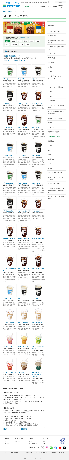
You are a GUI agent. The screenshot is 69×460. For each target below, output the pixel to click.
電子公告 (43, 443)
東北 (19, 41)
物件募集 (26, 2)
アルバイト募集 (34, 2)
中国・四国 (14, 44)
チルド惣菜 (51, 101)
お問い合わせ (40, 2)
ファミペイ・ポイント (47, 6)
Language (51, 2)
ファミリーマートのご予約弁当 (56, 198)
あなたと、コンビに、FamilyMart (11, 4)
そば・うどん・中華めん (55, 87)
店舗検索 (45, 2)
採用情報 (30, 2)
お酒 (49, 154)
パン (49, 82)
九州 (21, 44)
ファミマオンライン (54, 31)
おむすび (51, 62)
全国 (7, 41)
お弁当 (50, 67)
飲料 (49, 150)
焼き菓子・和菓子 (53, 132)
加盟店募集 (22, 2)
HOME (4, 11)
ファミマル (51, 53)
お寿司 (50, 71)
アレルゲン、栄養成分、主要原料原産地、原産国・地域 (56, 190)
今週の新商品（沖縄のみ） (56, 47)
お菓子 (50, 145)
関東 (25, 41)
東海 (31, 41)
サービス (39, 6)
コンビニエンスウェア (55, 173)
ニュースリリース (33, 443)
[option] (24, 28)
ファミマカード (18, 441)
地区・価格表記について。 (13, 56)
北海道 (13, 41)
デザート (51, 127)
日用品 (50, 168)
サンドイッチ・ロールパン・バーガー (55, 77)
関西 (7, 44)
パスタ (50, 91)
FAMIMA (50, 58)
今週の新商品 (52, 36)
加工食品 (51, 141)
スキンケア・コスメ (54, 184)
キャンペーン (33, 6)
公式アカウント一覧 (34, 448)
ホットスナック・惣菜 (55, 118)
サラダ (50, 96)
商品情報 (10, 11)
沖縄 (28, 44)
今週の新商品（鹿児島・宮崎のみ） (56, 41)
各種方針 (43, 441)
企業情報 (55, 6)
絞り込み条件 (11, 51)
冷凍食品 (51, 159)
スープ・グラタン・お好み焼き (56, 106)
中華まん (51, 123)
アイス (50, 164)
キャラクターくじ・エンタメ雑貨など (56, 178)
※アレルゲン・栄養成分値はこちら (14, 60)
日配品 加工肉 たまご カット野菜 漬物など (56, 113)
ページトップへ (63, 454)
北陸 (38, 41)
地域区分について (24, 38)
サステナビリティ (61, 6)
